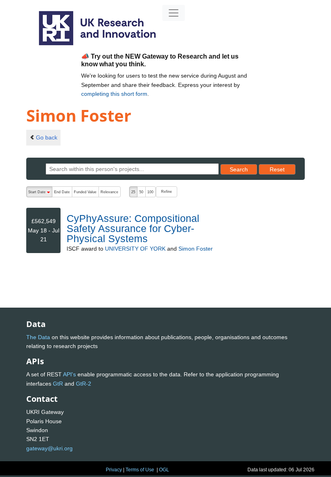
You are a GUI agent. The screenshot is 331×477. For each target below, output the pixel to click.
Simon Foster (195, 248)
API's (69, 374)
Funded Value (85, 192)
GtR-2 (83, 383)
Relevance (109, 192)
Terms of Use (140, 470)
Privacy (114, 470)
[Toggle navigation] (173, 13)
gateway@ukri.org (49, 448)
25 (133, 192)
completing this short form (114, 94)
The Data (38, 337)
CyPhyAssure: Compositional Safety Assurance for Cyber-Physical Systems (133, 228)
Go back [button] (46, 137)
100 (150, 192)
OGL (164, 470)
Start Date (40, 193)
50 (141, 192)
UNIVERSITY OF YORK (135, 248)
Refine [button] (166, 192)
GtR (58, 383)
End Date (62, 192)
